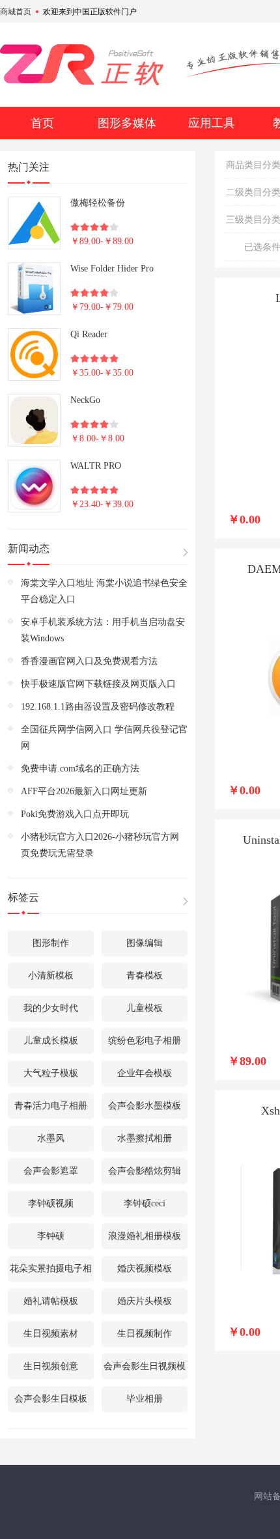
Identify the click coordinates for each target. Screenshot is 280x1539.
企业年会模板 (144, 1073)
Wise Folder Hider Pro (112, 268)
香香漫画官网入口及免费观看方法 (89, 661)
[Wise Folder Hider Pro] (34, 288)
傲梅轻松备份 (97, 203)
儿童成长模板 (50, 1041)
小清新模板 (51, 975)
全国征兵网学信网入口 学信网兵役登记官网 (104, 738)
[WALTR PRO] (34, 486)
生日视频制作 (144, 1333)
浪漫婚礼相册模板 (144, 1236)
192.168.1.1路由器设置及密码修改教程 (98, 707)
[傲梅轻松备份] (34, 223)
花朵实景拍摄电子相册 (51, 1273)
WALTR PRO (95, 466)
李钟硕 (50, 1236)
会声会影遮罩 (50, 1171)
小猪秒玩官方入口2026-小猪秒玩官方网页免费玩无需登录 (100, 845)
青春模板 (144, 975)
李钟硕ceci (144, 1203)
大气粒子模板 (50, 1073)
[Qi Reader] (34, 354)
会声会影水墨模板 (144, 1106)
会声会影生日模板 (50, 1399)
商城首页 (15, 11)
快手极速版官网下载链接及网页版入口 (98, 684)
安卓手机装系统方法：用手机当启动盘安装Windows (103, 630)
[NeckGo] (34, 420)
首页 (42, 123)
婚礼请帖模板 (50, 1301)
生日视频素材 (50, 1333)
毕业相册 (144, 1399)
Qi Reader (88, 334)
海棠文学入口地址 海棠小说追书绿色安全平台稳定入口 (104, 591)
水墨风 (50, 1138)
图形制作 (51, 943)
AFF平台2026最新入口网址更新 (84, 791)
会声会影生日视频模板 (145, 1370)
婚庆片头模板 (144, 1301)
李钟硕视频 (51, 1203)
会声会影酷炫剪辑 (144, 1171)
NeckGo (85, 400)
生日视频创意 (50, 1366)
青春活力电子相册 (50, 1106)
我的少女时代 (50, 1008)
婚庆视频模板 (144, 1268)
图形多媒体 (127, 123)
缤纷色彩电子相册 (144, 1041)
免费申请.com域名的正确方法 (80, 768)
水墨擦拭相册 (144, 1138)
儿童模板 (144, 1008)
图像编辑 (144, 943)
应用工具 (211, 123)
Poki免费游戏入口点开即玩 (75, 814)
